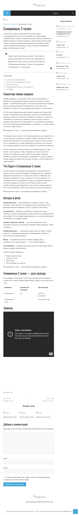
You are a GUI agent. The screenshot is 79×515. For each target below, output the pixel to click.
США (11, 392)
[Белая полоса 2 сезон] (39, 413)
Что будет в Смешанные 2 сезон (18, 82)
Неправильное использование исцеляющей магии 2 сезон (63, 33)
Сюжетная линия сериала (15, 80)
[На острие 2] (66, 52)
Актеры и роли (12, 84)
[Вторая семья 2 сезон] (22, 413)
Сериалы (13, 24)
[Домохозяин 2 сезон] (6, 413)
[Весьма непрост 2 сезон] (66, 63)
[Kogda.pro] (39, 5)
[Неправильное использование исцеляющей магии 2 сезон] (66, 28)
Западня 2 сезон (60, 76)
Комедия (6, 392)
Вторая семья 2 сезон (27, 417)
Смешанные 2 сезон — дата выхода (19, 87)
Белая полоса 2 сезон (43, 417)
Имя (5, 458)
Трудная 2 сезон (60, 45)
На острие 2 (59, 55)
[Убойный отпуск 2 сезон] (66, 84)
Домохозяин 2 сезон (10, 417)
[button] (7, 13)
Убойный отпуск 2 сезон (62, 87)
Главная (6, 24)
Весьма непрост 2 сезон (62, 66)
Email (5, 468)
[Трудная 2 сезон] (66, 42)
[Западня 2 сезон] (66, 73)
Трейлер (9, 89)
